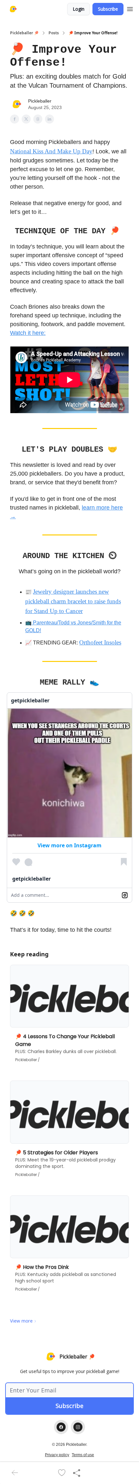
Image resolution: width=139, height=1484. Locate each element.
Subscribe (108, 9)
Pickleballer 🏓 (24, 33)
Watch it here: (28, 333)
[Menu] (130, 8)
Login (78, 9)
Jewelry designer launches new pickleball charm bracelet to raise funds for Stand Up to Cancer (73, 601)
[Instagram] (78, 1427)
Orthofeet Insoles (100, 642)
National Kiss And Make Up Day (51, 151)
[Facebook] (61, 1427)
